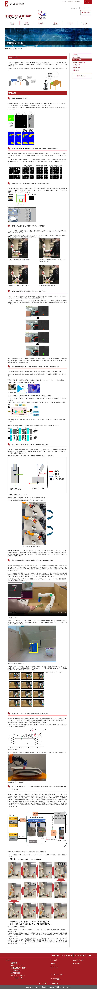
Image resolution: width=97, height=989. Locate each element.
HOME (56, 955)
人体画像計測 (76, 65)
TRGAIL (17, 444)
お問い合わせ (86, 12)
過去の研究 (76, 70)
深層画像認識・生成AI (79, 62)
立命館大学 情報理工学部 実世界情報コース (73, 2)
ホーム (12, 23)
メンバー (41, 23)
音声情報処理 (76, 67)
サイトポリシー (74, 8)
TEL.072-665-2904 (57, 975)
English (89, 2)
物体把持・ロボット (78, 60)
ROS (32, 565)
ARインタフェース (78, 57)
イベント (70, 23)
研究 (26, 23)
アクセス (84, 23)
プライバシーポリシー (85, 8)
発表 (56, 23)
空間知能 (75, 55)
